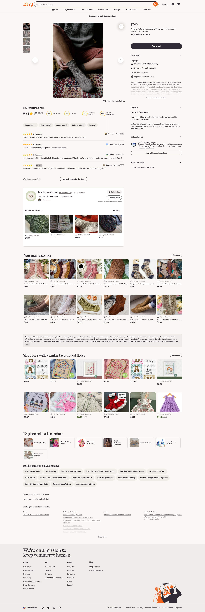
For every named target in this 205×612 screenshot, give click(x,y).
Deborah (110, 134)
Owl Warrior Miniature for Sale (36, 514)
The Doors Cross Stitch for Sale (76, 529)
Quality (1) (92, 125)
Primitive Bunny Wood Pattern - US (78, 517)
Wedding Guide (131, 10)
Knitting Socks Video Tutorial (133, 472)
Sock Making (52, 472)
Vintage (117, 10)
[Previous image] (35, 60)
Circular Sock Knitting (86, 485)
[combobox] (93, 4)
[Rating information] (39, 196)
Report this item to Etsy (115, 101)
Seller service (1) (78, 125)
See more (176, 255)
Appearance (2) (61, 125)
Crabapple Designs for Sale (75, 532)
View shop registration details (143, 167)
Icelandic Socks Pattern (83, 478)
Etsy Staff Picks (69, 10)
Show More (102, 537)
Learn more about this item (156, 98)
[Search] (155, 4)
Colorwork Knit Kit (34, 472)
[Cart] (178, 4)
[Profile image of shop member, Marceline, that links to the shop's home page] (39, 200)
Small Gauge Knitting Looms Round (101, 472)
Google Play (49, 596)
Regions (178, 608)
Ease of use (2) (46, 125)
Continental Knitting (127, 478)
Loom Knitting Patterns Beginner (155, 478)
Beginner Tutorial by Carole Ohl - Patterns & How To (81, 521)
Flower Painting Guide (72, 514)
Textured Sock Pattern (63, 485)
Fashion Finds (103, 10)
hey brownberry (48, 192)
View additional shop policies (156, 153)
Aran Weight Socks (106, 478)
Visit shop (116, 210)
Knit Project (31, 478)
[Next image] (121, 60)
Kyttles (111, 155)
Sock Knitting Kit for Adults (37, 485)
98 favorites (45, 494)
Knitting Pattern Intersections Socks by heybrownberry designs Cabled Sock (153, 30)
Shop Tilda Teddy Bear (72, 526)
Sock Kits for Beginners (72, 472)
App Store (31, 596)
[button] (114, 197)
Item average (38, 112)
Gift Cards (147, 10)
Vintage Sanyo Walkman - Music (117, 514)
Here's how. (145, 119)
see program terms (147, 148)
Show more (176, 355)
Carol (111, 144)
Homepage (93, 16)
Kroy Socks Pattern (158, 472)
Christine (109, 165)
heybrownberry (136, 34)
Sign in (164, 4)
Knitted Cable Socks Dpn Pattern (55, 478)
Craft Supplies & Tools (108, 16)
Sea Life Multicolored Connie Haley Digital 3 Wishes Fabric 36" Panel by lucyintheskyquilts (163, 516)
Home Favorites (87, 10)
